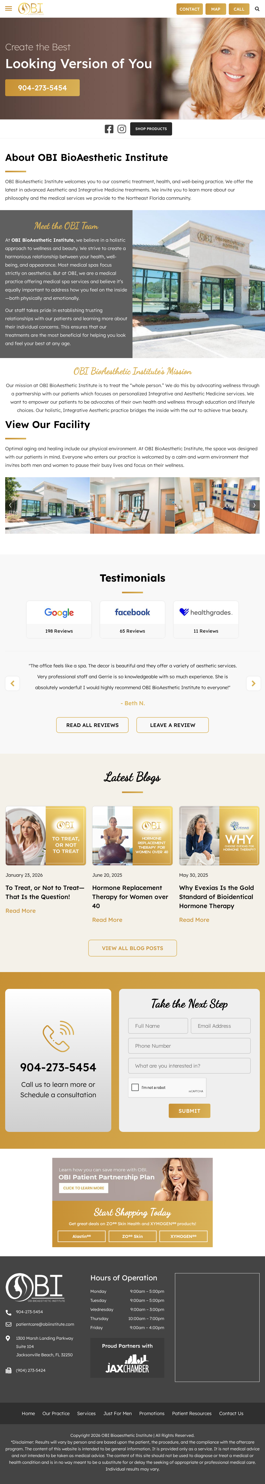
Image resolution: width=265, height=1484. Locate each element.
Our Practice (56, 1413)
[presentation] (10, 505)
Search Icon (257, 9)
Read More (20, 910)
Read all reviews (92, 725)
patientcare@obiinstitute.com (45, 1324)
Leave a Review (172, 725)
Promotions (152, 1413)
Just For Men (117, 1413)
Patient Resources (192, 1413)
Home (28, 1413)
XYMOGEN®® (183, 1236)
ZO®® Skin (132, 1236)
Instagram (121, 129)
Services (86, 1413)
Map (215, 9)
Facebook (109, 129)
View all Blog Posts (132, 948)
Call (239, 9)
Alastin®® (81, 1236)
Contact (190, 9)
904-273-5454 (42, 87)
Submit (190, 1111)
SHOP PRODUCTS (151, 128)
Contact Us (231, 1413)
